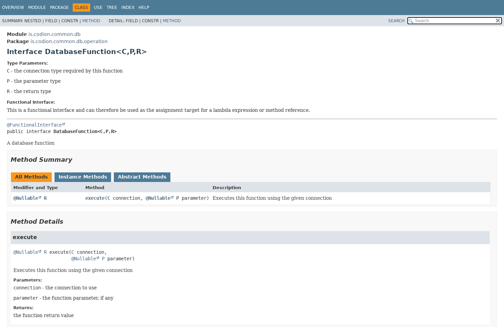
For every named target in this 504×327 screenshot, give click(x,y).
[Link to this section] (77, 159)
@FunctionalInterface (34, 125)
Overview (13, 7)
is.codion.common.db (54, 34)
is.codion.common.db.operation (69, 41)
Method (91, 20)
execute (95, 198)
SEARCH (396, 20)
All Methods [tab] (31, 177)
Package (59, 7)
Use (98, 7)
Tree (112, 7)
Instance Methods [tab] (83, 177)
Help (144, 7)
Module (37, 7)
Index (127, 7)
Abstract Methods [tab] (142, 177)
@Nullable (25, 198)
